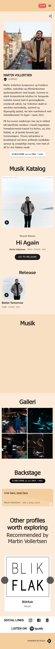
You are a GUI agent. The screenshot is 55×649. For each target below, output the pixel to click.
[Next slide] (50, 580)
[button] (27, 257)
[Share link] (50, 16)
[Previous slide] (4, 580)
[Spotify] (37, 628)
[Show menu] (49, 5)
